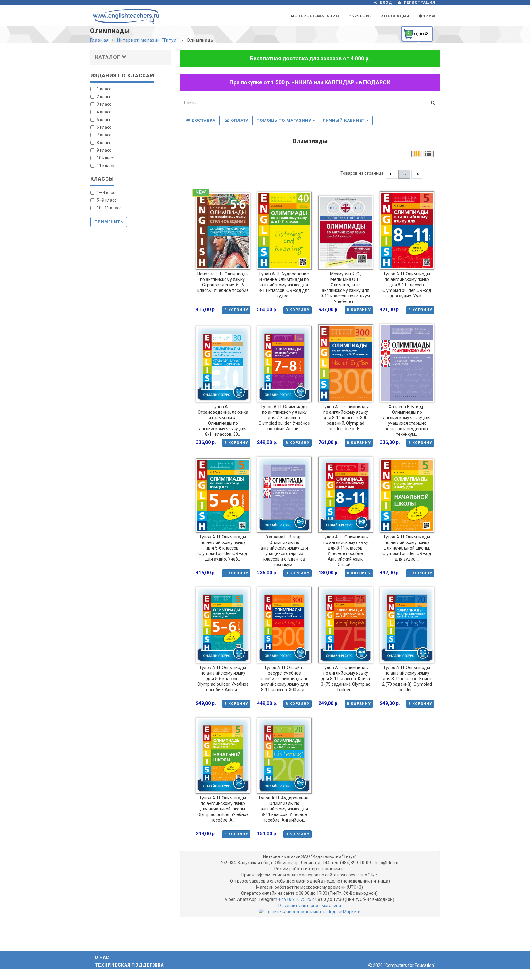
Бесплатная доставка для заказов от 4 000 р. (310, 58)
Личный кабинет (344, 120)
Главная (99, 40)
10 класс (105, 157)
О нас (102, 957)
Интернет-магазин (315, 16)
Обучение (360, 16)
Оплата (240, 120)
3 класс (104, 104)
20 (404, 174)
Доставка (203, 120)
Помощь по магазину (284, 120)
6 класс (104, 127)
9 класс (104, 150)
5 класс (104, 119)
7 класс (104, 134)
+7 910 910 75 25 (294, 899)
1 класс (104, 88)
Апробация (395, 16)
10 (391, 174)
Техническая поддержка (129, 965)
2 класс (104, 96)
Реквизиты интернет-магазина (309, 905)
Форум (427, 16)
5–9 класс (107, 200)
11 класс (105, 165)
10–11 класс (109, 207)
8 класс (104, 142)
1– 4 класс (107, 192)
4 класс (104, 111)
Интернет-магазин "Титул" (148, 40)
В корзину (236, 310)
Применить (108, 222)
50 (417, 174)
